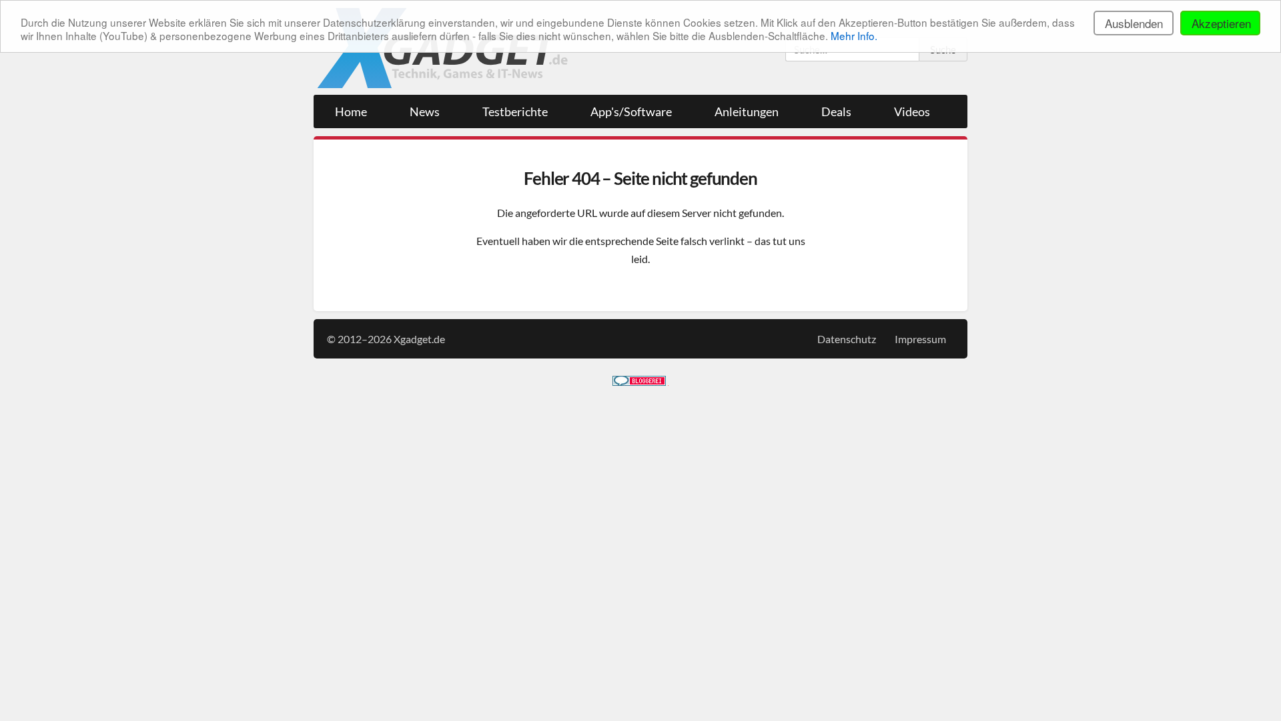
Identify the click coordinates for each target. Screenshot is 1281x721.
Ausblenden (1134, 23)
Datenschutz (846, 338)
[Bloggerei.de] (639, 381)
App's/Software (631, 111)
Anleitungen (747, 111)
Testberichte (515, 111)
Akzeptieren (1221, 23)
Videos (912, 111)
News (425, 111)
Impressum (920, 338)
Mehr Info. (854, 35)
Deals (836, 111)
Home (351, 111)
